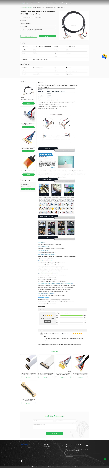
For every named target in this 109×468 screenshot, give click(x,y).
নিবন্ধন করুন (85, 456)
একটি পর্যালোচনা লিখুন (47, 321)
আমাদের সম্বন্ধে (45, 2)
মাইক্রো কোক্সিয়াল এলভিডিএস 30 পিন (46, 344)
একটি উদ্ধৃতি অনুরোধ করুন (47, 36)
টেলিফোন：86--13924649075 (27, 447)
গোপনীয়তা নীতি (32, 466)
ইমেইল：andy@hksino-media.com (28, 449)
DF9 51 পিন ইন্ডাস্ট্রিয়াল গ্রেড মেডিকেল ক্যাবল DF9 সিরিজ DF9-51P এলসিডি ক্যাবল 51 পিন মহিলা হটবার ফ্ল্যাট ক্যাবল (45, 374)
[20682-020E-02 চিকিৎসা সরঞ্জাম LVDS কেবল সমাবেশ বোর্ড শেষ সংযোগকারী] (28, 389)
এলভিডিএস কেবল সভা (29, 7)
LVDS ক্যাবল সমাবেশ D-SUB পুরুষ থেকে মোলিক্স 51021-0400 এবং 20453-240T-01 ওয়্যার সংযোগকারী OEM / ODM (63, 374)
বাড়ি (31, 2)
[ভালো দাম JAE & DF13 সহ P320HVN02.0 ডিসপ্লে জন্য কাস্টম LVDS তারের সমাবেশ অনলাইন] (28, 114)
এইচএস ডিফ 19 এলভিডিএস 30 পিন (58, 344)
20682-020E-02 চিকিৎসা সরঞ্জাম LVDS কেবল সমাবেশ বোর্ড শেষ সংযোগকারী (28, 400)
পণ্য (35, 2)
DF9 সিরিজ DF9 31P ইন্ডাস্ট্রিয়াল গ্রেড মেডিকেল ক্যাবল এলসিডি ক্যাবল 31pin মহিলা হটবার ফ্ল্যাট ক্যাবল (28, 374)
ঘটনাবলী (61, 2)
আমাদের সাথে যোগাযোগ (54, 2)
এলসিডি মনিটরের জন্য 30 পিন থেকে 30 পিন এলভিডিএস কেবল (72, 344)
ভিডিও (39, 2)
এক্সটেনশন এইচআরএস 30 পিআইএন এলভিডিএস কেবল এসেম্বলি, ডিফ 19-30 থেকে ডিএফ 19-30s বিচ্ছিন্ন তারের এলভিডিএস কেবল (80, 374)
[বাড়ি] (25, 2)
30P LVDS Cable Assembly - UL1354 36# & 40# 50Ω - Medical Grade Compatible (27, 148)
